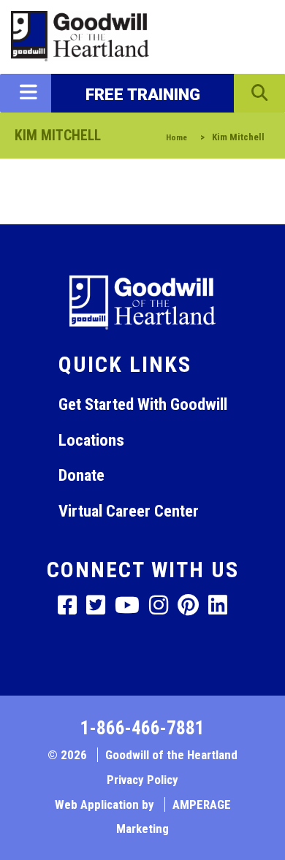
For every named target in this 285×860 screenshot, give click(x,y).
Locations (91, 439)
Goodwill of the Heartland (171, 754)
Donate (81, 474)
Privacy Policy (142, 779)
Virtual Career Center (128, 510)
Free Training (143, 94)
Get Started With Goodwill (142, 404)
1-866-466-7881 (142, 728)
